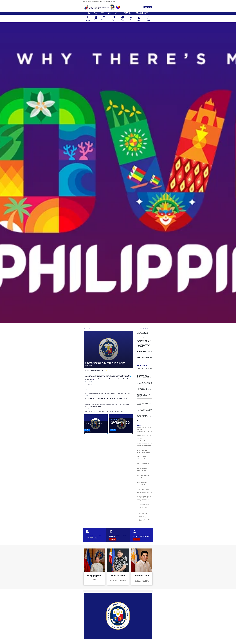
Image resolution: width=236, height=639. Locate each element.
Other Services (109, 13)
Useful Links (115, 13)
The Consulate (96, 13)
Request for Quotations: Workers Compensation (93, 424)
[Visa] (130, 17)
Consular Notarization (122, 20)
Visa (131, 19)
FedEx (94, 539)
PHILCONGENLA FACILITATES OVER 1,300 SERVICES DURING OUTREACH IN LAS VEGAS (107, 393)
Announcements (88, 422)
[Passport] (95, 17)
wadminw (93, 431)
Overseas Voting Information (138, 20)
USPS (92, 539)
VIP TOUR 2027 (89, 384)
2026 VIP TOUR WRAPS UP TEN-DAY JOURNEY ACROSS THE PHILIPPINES (104, 411)
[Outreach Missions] (148, 17)
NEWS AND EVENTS (115, 419)
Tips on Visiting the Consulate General (127, 13)
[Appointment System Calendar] (87, 17)
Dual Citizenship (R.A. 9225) (113, 20)
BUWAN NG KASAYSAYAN (92, 389)
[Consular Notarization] (122, 17)
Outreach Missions (148, 20)
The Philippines (90, 13)
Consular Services (102, 13)
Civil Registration (104, 19)
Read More (87, 429)
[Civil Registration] (104, 17)
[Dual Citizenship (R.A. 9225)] (113, 17)
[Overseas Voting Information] (139, 17)
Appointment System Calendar (87, 20)
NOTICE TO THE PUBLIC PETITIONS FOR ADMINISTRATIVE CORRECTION (142, 13)
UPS (96, 539)
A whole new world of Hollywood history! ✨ (96, 370)
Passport (95, 19)
